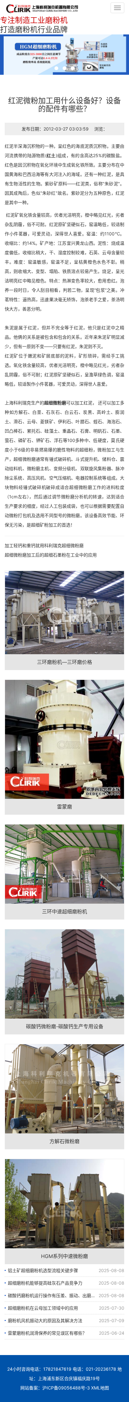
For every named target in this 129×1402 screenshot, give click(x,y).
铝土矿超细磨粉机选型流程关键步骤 (43, 1270)
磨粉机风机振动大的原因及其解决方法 (45, 1320)
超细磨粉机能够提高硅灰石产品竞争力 (45, 1283)
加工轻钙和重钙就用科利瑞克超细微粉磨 (44, 545)
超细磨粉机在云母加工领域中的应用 (43, 1308)
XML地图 (100, 1387)
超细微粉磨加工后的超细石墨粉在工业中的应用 (51, 554)
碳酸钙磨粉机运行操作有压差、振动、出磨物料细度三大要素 (66, 1295)
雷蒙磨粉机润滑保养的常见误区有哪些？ (47, 1333)
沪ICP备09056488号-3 (66, 1387)
